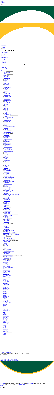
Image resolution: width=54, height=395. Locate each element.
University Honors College (5, 206)
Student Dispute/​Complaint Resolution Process (8, 256)
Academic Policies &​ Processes (5, 57)
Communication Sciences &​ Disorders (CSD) (7, 273)
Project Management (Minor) (7, 142)
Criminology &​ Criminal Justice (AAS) (8, 147)
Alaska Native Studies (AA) (7, 77)
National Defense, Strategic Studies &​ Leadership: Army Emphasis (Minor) (11, 194)
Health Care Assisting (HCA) (6, 296)
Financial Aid (4, 59)
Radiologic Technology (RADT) (6, 322)
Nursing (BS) (5, 161)
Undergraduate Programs (4, 46)
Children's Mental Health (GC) (7, 212)
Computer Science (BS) (6, 135)
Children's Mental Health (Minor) (7, 87)
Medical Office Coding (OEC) (7, 160)
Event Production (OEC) (6, 94)
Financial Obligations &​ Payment (7, 258)
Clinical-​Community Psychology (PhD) (8, 213)
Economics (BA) (5, 122)
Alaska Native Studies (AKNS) (6, 262)
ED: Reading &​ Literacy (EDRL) (6, 284)
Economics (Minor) (6, 123)
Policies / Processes (3, 47)
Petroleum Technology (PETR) (6, 316)
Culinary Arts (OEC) (6, 185)
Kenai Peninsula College (4, 67)
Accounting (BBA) (6, 116)
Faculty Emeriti (4, 334)
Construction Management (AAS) (7, 187)
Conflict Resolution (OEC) (6, 145)
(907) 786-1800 (1, 352)
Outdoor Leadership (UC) (6, 163)
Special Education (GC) (6, 221)
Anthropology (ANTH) (5, 263)
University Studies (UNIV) (5, 329)
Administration (4, 333)
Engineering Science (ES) (5, 289)
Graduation (5, 247)
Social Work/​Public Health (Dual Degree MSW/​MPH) (9, 232)
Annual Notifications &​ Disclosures (5, 61)
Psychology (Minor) (6, 113)
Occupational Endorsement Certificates (6, 72)
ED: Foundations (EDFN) (5, 283)
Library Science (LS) (5, 305)
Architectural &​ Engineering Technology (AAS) (9, 177)
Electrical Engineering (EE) (5, 287)
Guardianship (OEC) (6, 152)
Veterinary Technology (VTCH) (6, 330)
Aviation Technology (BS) (6, 182)
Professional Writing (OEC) (6, 111)
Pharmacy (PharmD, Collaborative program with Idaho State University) (11, 235)
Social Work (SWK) (5, 324)
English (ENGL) (4, 291)
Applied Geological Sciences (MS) (7, 211)
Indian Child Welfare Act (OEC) (7, 155)
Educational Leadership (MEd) (7, 219)
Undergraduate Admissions (6, 253)
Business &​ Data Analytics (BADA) (6, 270)
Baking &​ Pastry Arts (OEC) (7, 183)
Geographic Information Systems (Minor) (8, 138)
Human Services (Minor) (6, 154)
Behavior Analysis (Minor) (6, 84)
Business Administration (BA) (6, 269)
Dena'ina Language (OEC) (6, 91)
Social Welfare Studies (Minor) (7, 169)
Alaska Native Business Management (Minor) (8, 117)
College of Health (4, 143)
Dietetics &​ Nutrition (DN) (5, 280)
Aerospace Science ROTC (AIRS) (6, 260)
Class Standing (5, 243)
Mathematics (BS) (6, 104)
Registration (5, 248)
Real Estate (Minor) (6, 129)
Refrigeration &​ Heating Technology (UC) (8, 200)
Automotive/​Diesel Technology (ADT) (6, 266)
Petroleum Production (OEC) (7, 197)
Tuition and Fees (4, 60)
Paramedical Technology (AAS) (7, 165)
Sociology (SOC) (4, 325)
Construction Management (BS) (7, 188)
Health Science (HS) (5, 297)
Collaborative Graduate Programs (6, 233)
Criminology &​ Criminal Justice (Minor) (8, 148)
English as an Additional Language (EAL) (7, 290)
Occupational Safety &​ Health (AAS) (7, 195)
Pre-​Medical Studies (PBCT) (7, 167)
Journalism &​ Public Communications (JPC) (7, 302)
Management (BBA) (6, 128)
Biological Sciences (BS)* (6, 85)
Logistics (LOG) (4, 306)
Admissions (4, 58)
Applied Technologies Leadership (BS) (8, 176)
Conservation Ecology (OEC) (7, 88)
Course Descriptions (4, 259)
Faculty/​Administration (4, 62)
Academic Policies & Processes (5, 52)
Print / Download (3, 48)
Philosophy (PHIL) (5, 317)
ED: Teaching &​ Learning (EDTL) (6, 286)
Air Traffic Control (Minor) (6, 175)
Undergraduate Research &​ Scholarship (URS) (7, 328)
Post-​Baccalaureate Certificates (6, 75)
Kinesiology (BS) (5, 156)
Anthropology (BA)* (6, 79)
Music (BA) (5, 105)
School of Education (5, 130)
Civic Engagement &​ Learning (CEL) (6, 271)
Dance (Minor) (5, 90)
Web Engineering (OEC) (6, 203)
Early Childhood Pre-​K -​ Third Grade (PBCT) (8, 132)
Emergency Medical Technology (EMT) (7, 288)
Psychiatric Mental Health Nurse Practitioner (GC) (9, 230)
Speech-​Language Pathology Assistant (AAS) (8, 171)
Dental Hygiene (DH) (5, 279)
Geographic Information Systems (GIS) (6, 293)
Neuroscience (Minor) (6, 108)
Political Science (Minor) (6, 110)
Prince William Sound (4, 45)
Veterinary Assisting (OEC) (6, 173)
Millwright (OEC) (6, 193)
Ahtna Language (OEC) (6, 76)
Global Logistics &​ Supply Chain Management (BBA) (9, 126)
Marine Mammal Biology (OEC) (7, 102)
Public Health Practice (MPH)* (7, 231)
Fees (4, 257)
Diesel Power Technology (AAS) (7, 189)
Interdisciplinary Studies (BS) (7, 99)
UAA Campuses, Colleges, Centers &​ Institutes (7, 238)
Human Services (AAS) (6, 153)
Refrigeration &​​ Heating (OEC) (7, 199)
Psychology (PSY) (4, 321)
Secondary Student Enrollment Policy (7, 249)
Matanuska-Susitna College (4, 68)
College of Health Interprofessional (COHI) (7, 272)
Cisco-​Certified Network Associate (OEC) (8, 184)
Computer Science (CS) (5, 276)
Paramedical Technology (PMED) (6, 315)
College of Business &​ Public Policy (6, 214)
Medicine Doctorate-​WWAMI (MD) (6, 310)
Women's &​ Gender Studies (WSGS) (6, 331)
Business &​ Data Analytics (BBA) (7, 120)
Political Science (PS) (5, 319)
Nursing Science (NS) (5, 314)
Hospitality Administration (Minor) (7, 127)
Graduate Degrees (4, 207)
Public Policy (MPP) (6, 217)
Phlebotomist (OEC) (6, 166)
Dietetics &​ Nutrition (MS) (6, 227)
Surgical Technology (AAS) (7, 172)
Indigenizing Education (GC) (7, 220)
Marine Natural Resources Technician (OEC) (8, 103)
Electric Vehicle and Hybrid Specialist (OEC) (8, 190)
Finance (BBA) (5, 125)
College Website (3, 2)
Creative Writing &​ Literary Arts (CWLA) (7, 277)
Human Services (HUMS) (5, 300)
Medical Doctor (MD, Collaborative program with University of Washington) (11, 234)
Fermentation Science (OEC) (7, 95)
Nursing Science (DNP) (6, 229)
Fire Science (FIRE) (5, 292)
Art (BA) (5, 81)
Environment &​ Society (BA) (7, 93)
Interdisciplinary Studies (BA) (7, 98)
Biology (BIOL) (4, 268)
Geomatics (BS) (5, 140)
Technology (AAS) (6, 202)
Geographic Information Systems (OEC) (8, 139)
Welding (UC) (5, 204)
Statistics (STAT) (4, 326)
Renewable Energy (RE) (5, 323)
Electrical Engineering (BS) (6, 137)
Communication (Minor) (6, 186)
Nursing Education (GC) (6, 228)
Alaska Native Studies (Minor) (7, 78)
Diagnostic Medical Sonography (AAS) (8, 149)
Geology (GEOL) (4, 294)
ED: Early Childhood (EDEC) (6, 281)
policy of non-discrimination (30, 383)
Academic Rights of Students (7, 241)
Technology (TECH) (5, 327)
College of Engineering (5, 133)
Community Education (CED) (6, 274)
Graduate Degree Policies (6, 208)
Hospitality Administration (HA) (6, 299)
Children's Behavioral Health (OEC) (7, 144)
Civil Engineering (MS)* (6, 224)
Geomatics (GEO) (4, 295)
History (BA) (5, 97)
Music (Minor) (5, 106)
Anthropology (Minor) (6, 80)
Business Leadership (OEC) (7, 121)
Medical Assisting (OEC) (6, 158)
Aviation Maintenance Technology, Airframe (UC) (9, 181)
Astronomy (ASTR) (5, 265)
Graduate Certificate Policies (7, 209)
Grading (5, 246)
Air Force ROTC (5, 174)
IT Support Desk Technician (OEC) (7, 191)
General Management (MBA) (7, 216)
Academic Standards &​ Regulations (6, 240)
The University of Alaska (2, 383)
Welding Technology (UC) (6, 205)
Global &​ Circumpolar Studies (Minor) (8, 96)
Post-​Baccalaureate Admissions (7, 252)
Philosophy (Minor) (6, 109)
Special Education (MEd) (6, 222)
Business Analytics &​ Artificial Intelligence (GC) (9, 215)
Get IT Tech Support (5, 352)
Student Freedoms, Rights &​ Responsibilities (7, 255)
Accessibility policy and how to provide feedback (20, 384)
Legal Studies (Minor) (6, 157)
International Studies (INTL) (5, 301)
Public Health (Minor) (6, 168)
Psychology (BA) (5, 112)
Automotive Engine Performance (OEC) (8, 178)
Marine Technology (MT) (5, 307)
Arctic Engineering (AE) (5, 264)
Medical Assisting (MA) (5, 309)
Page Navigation (3, 54)
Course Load (5, 244)
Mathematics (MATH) (5, 308)
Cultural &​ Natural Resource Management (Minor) (9, 89)
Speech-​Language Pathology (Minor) (7, 170)
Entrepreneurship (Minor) (6, 124)
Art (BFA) (5, 82)
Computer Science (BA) (6, 134)
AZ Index (2, 1)
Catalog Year (5, 242)
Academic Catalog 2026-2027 (3, 39)
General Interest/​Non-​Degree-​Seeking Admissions (9, 251)
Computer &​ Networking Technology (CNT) (7, 275)
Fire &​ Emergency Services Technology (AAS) (8, 151)
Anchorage (3, 40)
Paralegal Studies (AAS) (6, 164)
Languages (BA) (5, 101)
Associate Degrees (4, 73)
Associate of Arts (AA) (6, 83)
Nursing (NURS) (4, 313)
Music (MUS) (4, 312)
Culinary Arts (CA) (5, 278)
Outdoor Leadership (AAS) (6, 162)
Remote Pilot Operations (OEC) (7, 201)
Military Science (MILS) (5, 311)
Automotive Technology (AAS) (7, 179)
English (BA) (5, 92)
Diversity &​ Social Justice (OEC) (7, 150)
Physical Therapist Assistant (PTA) (6, 318)
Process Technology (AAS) (6, 198)
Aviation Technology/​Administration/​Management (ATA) (8, 267)
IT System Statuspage (10, 352)
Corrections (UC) (5, 146)
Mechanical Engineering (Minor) (7, 141)
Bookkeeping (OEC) (6, 118)
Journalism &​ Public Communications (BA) (8, 100)
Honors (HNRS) (4, 298)
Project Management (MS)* (6, 226)
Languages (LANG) (5, 304)
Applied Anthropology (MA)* (7, 210)
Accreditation (4, 237)
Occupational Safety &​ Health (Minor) (8, 196)
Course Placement (6, 245)
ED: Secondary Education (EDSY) (6, 285)
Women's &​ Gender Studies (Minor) (7, 114)
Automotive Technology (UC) (7, 180)
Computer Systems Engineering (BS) (7, 136)
